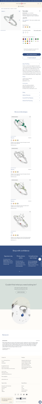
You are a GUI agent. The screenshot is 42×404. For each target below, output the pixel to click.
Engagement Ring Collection (26, 360)
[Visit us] (4, 4)
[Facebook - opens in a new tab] (15, 394)
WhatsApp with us (5, 372)
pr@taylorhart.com (5, 379)
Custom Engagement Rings (26, 361)
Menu (2, 4)
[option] (23, 32)
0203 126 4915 (4, 371)
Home (2, 8)
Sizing (24, 92)
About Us (3, 388)
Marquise (12, 8)
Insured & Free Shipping (28, 97)
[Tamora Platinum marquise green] (21, 194)
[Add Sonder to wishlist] (40, 11)
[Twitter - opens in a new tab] (24, 394)
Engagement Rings (7, 8)
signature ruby (5, 260)
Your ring (22, 6)
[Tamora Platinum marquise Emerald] (21, 131)
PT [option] (11, 140)
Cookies (23, 388)
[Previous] (2, 259)
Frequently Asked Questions (6, 385)
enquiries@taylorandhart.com (6, 374)
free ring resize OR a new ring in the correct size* (32, 262)
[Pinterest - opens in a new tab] (18, 394)
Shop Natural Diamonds (25, 364)
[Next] (39, 259)
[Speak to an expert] (38, 4)
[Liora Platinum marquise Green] (21, 226)
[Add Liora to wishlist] (30, 212)
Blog (2, 390)
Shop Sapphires (24, 368)
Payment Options (24, 390)
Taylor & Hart (21, 3)
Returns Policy (24, 391)
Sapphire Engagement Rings (26, 363)
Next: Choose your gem (32, 54)
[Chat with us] (40, 402)
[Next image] (19, 20)
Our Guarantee (4, 387)
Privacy (23, 385)
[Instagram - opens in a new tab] (21, 394)
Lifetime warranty (26, 95)
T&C (22, 387)
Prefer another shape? (37, 30)
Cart (40, 4)
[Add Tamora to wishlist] (30, 117)
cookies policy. (5, 400)
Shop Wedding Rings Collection (27, 367)
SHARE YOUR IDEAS (21, 292)
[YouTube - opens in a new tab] (26, 394)
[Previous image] (12, 126)
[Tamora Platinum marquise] (21, 162)
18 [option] (13, 140)
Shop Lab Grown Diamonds (26, 365)
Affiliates (3, 391)
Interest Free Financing (28, 100)
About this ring (26, 63)
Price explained (25, 20)
